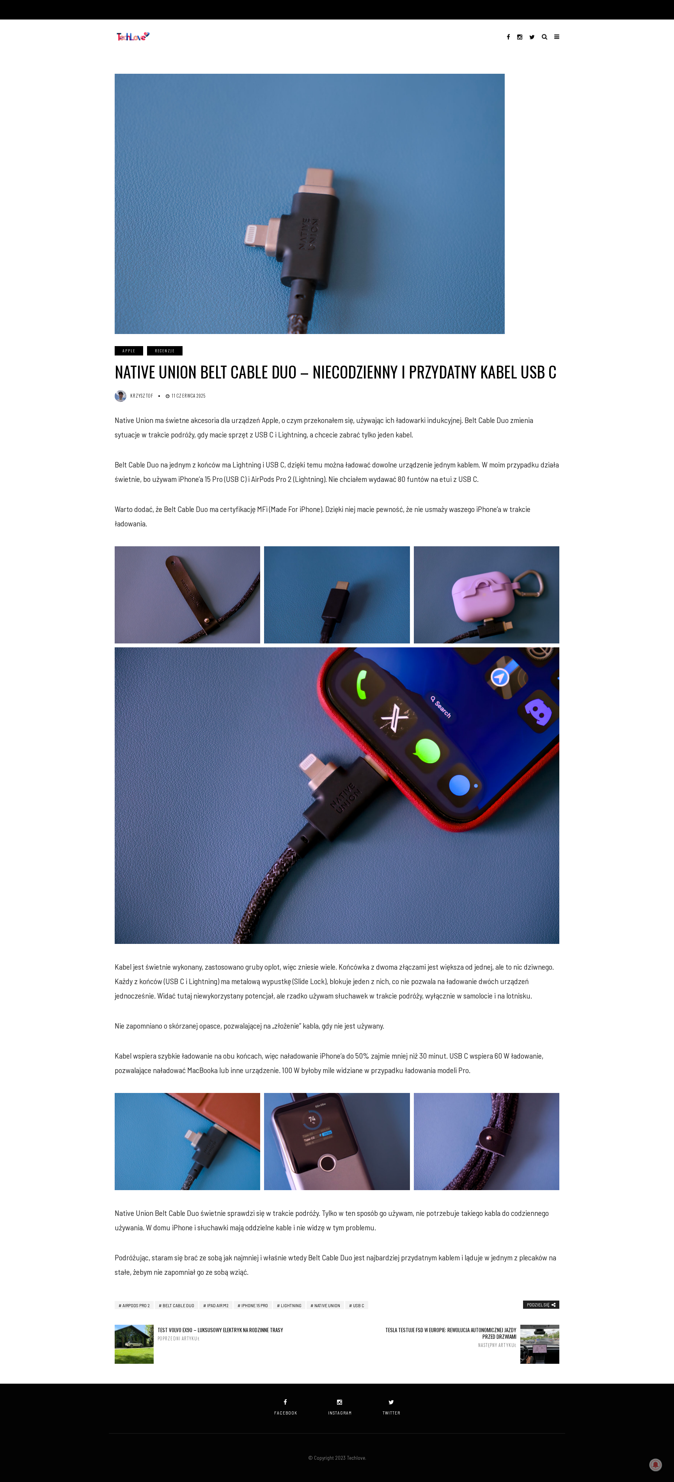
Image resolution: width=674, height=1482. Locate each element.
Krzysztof (141, 396)
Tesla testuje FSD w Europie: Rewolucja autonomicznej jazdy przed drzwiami (450, 1337)
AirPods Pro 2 (136, 1305)
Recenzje (165, 351)
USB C (358, 1305)
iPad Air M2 (218, 1305)
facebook (285, 1412)
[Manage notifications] (655, 1465)
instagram (340, 1412)
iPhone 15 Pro (254, 1305)
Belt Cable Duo (178, 1305)
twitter (391, 1412)
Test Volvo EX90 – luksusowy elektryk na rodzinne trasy (220, 1334)
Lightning (291, 1305)
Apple (128, 351)
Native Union (327, 1305)
